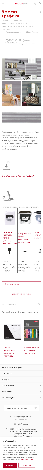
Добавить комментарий (21, 294)
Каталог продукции (12, 367)
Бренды (5, 380)
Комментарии (13, 284)
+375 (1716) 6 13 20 (22, 416)
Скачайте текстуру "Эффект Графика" (18, 176)
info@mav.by (23, 424)
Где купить (7, 374)
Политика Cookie (27, 459)
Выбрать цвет (8, 398)
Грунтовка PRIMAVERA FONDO (7, 235)
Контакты (7, 392)
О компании (8, 386)
